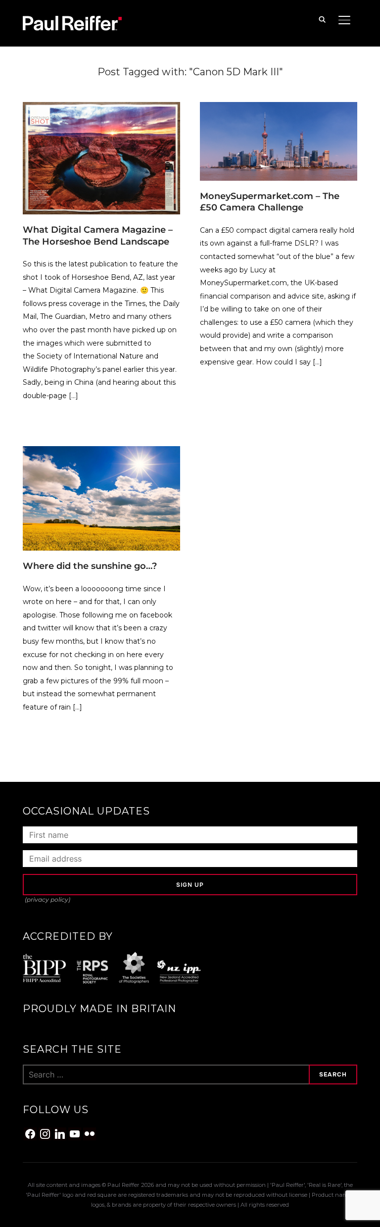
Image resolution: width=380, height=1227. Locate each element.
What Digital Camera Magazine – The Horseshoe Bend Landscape (98, 235)
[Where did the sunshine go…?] (101, 452)
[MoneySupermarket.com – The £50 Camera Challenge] (278, 107)
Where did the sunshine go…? (90, 566)
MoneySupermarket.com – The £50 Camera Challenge (269, 202)
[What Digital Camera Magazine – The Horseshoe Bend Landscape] (101, 107)
